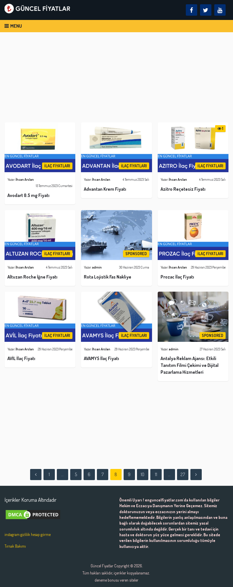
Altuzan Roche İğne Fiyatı (32, 277)
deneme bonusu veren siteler (116, 580)
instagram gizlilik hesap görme (28, 534)
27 (182, 474)
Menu (16, 26)
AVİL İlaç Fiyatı (21, 358)
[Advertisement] (116, 80)
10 (142, 474)
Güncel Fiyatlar (102, 565)
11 (156, 474)
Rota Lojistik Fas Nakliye (107, 277)
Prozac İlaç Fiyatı (177, 277)
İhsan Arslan (25, 179)
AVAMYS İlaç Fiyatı (101, 358)
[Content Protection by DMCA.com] (33, 521)
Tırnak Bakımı (15, 546)
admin (97, 267)
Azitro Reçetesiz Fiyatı (183, 189)
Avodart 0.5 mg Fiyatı (28, 195)
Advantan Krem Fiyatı (105, 189)
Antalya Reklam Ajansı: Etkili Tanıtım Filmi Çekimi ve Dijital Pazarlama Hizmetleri (190, 365)
